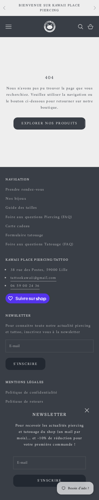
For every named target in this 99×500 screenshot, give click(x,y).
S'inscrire (49, 480)
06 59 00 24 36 (25, 285)
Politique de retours (24, 401)
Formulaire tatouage (24, 235)
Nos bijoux (16, 198)
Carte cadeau (18, 226)
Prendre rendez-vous (25, 189)
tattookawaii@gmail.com (33, 277)
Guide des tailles (21, 207)
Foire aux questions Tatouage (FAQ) (40, 244)
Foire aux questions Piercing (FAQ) (39, 217)
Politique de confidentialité (31, 392)
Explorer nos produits (49, 123)
